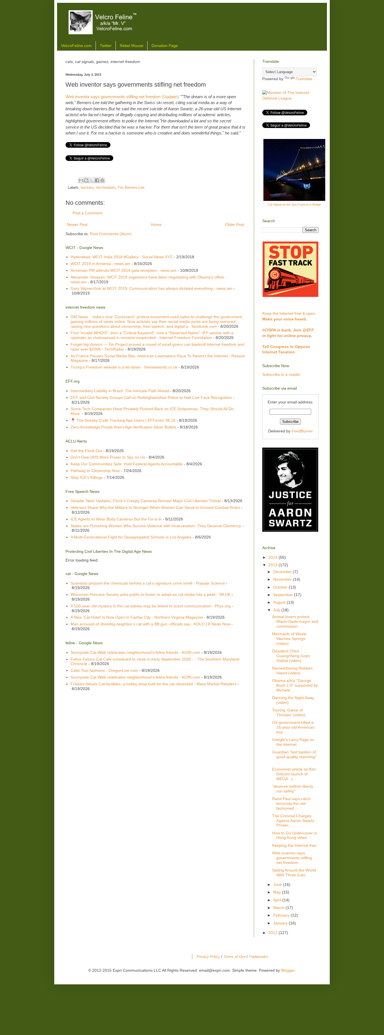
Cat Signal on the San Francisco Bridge (294, 204)
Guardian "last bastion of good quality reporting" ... (294, 757)
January (281, 923)
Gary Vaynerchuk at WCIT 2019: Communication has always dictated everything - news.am (151, 288)
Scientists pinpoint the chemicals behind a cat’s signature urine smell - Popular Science (148, 583)
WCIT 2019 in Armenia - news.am (100, 263)
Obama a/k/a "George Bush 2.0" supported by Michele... (295, 685)
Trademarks (258, 957)
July (277, 610)
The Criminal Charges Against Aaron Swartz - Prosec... (294, 821)
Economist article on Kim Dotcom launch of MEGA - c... (294, 774)
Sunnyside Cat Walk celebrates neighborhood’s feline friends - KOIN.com (135, 652)
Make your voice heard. (284, 319)
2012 (273, 932)
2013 (273, 565)
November (283, 579)
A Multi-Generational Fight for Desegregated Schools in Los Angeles (131, 537)
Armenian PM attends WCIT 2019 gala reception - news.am (124, 270)
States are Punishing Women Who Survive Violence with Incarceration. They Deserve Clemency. (156, 526)
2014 (273, 557)
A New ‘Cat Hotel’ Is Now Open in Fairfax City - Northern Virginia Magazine (137, 617)
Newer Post (77, 224)
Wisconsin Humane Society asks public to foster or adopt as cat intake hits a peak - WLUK (151, 594)
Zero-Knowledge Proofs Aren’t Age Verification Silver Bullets (123, 427)
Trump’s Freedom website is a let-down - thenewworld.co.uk (124, 367)
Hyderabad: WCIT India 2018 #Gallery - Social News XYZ (122, 257)
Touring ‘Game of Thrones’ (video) (288, 712)
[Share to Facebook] (97, 180)
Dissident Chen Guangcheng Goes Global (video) (291, 656)
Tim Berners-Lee (131, 188)
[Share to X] (91, 180)
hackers (87, 188)
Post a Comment (87, 213)
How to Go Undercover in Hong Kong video (294, 835)
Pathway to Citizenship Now (95, 470)
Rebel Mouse (131, 45)
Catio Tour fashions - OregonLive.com (104, 670)
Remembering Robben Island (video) (292, 670)
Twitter (106, 45)
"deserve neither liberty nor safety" (292, 788)
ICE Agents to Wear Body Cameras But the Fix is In (116, 519)
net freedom (105, 188)
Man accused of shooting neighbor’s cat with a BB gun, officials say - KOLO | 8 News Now (150, 624)
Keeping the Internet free (294, 845)
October (281, 587)
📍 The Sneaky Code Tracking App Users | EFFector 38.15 (123, 420)
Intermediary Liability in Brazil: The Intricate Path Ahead (120, 391)
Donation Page (165, 45)
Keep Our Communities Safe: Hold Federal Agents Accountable (127, 464)
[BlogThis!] (86, 180)
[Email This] (81, 180)
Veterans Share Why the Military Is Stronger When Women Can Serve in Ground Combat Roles (155, 507)
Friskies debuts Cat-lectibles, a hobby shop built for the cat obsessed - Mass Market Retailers (153, 684)
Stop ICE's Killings (87, 477)
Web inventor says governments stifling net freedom (292, 858)
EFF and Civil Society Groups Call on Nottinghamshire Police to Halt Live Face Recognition (151, 397)
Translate (304, 79)
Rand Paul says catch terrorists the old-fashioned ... (291, 803)
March (279, 907)
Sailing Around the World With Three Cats (294, 872)
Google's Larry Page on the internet (293, 742)
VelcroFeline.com (76, 45)
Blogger (288, 970)
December (283, 571)
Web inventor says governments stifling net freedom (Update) (121, 96)
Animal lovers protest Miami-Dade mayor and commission (295, 621)
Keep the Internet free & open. (289, 313)
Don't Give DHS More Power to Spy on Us (108, 457)
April (277, 900)
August (280, 602)
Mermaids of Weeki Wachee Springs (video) (289, 639)
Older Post (234, 224)
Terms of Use (234, 957)
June (278, 884)
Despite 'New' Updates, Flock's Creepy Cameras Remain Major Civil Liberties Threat (146, 501)
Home (156, 224)
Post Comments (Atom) (111, 234)
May (277, 892)
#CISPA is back (276, 330)
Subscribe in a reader (281, 374)
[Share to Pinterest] (102, 180)
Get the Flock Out (86, 450)
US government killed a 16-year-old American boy (293, 727)
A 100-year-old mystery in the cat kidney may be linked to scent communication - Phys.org (151, 606)
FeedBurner (302, 431)
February (282, 915)
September (283, 594)
